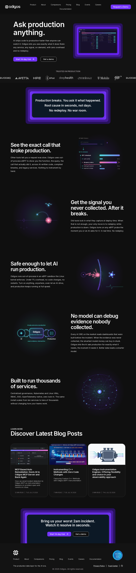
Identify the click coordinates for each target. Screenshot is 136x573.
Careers (98, 5)
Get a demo (48, 59)
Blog (78, 5)
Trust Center (113, 566)
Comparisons (56, 5)
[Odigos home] (12, 7)
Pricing (68, 5)
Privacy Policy (99, 566)
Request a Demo (120, 7)
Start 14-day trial (23, 59)
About (43, 5)
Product (33, 5)
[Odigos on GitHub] (122, 566)
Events (87, 5)
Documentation (66, 9)
